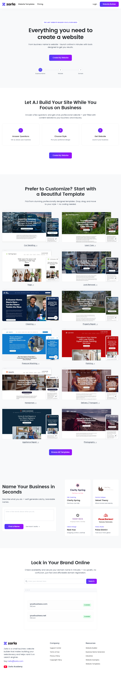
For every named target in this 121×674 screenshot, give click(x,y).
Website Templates (26, 4)
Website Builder (109, 4)
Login (95, 4)
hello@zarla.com (15, 661)
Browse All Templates (60, 452)
